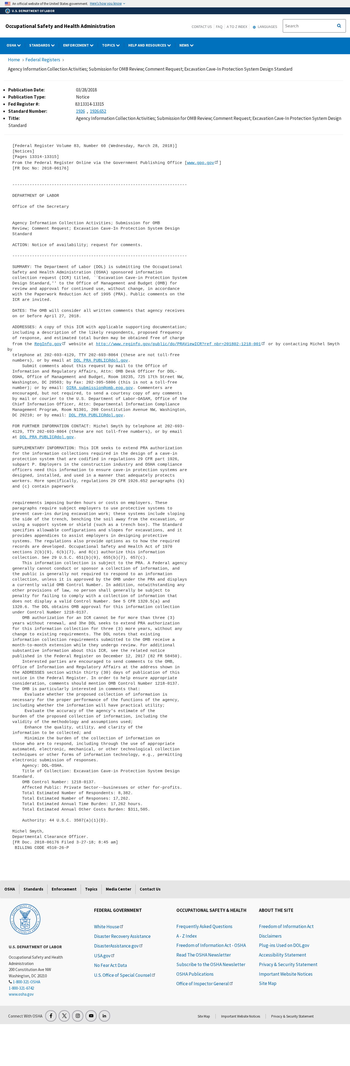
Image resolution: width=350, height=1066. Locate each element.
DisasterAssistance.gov (116, 946)
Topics (109, 45)
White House (106, 927)
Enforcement (76, 45)
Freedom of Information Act (286, 926)
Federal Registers (42, 60)
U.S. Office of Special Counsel (122, 975)
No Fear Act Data (110, 965)
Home (14, 60)
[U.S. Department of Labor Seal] (25, 918)
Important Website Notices (286, 974)
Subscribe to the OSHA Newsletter (210, 964)
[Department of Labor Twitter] (64, 1016)
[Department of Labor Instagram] (77, 1016)
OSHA (12, 45)
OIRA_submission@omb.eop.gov (99, 388)
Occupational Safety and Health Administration (60, 26)
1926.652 (98, 111)
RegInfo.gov (48, 344)
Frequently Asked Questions (204, 926)
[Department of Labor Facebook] (51, 1016)
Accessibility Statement (282, 955)
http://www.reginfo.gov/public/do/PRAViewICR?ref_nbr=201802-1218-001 (178, 344)
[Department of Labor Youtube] (91, 1016)
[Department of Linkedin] (104, 1016)
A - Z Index (186, 936)
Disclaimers (270, 936)
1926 (80, 111)
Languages (267, 26)
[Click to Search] (339, 26)
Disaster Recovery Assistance (122, 936)
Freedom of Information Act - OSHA (211, 945)
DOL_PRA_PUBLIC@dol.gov (101, 360)
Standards (40, 45)
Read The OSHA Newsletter (203, 955)
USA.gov (102, 956)
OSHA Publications (195, 974)
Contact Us (202, 26)
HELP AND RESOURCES (147, 45)
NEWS (184, 45)
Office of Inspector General (202, 984)
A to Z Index (237, 26)
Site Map (267, 983)
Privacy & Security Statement (288, 964)
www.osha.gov (21, 994)
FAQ (219, 26)
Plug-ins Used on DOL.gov (284, 945)
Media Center (118, 889)
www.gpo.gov (200, 163)
